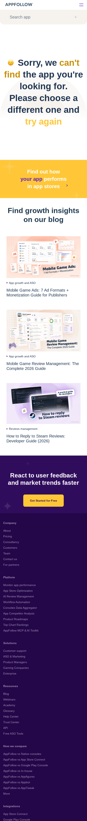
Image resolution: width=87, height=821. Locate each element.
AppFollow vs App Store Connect (24, 759)
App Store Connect (15, 814)
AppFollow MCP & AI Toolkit (20, 630)
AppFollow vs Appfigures (19, 776)
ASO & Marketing (14, 656)
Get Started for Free (43, 500)
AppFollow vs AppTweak (18, 788)
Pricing (7, 536)
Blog (6, 693)
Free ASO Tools (13, 733)
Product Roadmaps (15, 619)
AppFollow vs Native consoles (22, 753)
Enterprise (9, 673)
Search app (20, 17)
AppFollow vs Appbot (16, 782)
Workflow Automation (16, 602)
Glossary (9, 710)
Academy (9, 705)
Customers (10, 547)
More (6, 793)
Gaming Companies (16, 667)
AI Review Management (18, 596)
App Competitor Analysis (18, 613)
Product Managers (15, 662)
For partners (11, 564)
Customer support (14, 650)
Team (6, 553)
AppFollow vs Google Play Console (25, 765)
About (7, 530)
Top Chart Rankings (16, 624)
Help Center (11, 716)
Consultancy (11, 542)
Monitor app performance (19, 585)
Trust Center (11, 722)
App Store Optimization (18, 590)
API (5, 727)
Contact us (10, 559)
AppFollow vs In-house (17, 771)
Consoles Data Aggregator (20, 607)
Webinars (9, 699)
